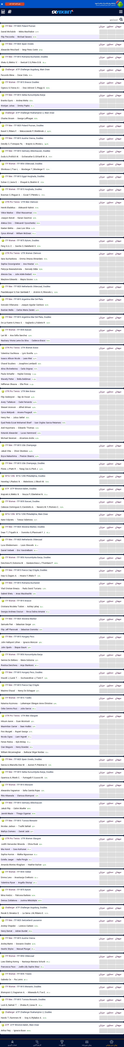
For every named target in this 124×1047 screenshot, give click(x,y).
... (103, 31)
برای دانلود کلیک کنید (14, 4)
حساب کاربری (12, 1045)
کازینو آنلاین (37, 1045)
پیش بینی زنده (87, 1045)
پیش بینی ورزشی (111, 1045)
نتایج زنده (62, 1045)
